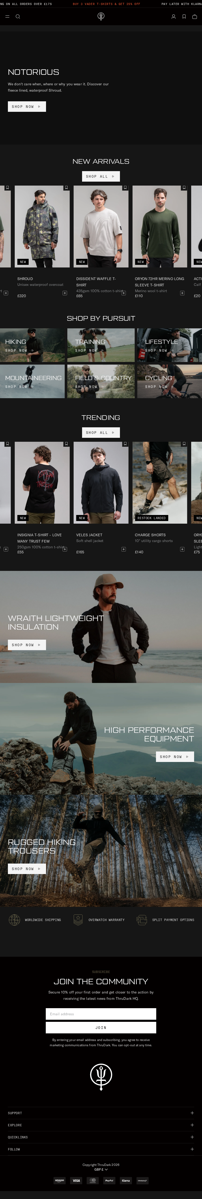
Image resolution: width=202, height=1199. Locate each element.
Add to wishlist (125, 187)
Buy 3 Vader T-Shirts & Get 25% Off (106, 4)
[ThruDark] (101, 16)
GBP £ (98, 1169)
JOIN (101, 1028)
